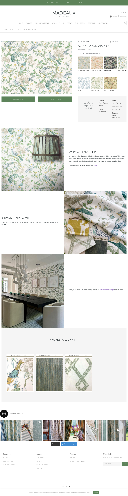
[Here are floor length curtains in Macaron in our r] (74, 430)
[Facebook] (69, 486)
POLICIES (39, 461)
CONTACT (39, 468)
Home (21, 23)
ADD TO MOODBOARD (119, 42)
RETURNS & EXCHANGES (77, 461)
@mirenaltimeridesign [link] (107, 289)
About (69, 23)
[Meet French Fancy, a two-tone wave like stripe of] (118, 430)
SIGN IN (72, 458)
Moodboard (123, 16)
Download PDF (18, 99)
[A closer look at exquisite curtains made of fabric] (53, 430)
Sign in (123, 13)
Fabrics (29, 23)
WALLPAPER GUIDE (42, 464)
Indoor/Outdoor (42, 23)
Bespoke (91, 23)
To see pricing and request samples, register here (64, 2)
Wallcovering (58, 23)
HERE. (96, 165)
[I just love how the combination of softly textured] (96, 430)
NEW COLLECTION (8, 464)
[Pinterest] (66, 486)
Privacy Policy (86, 492)
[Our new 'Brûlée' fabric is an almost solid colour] (32, 430)
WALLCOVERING (8, 461)
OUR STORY (40, 458)
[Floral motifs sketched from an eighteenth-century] (10, 430)
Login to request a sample (88, 106)
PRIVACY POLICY (79, 482)
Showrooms (80, 23)
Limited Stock (103, 23)
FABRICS (5, 458)
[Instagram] (63, 486)
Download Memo (55, 99)
